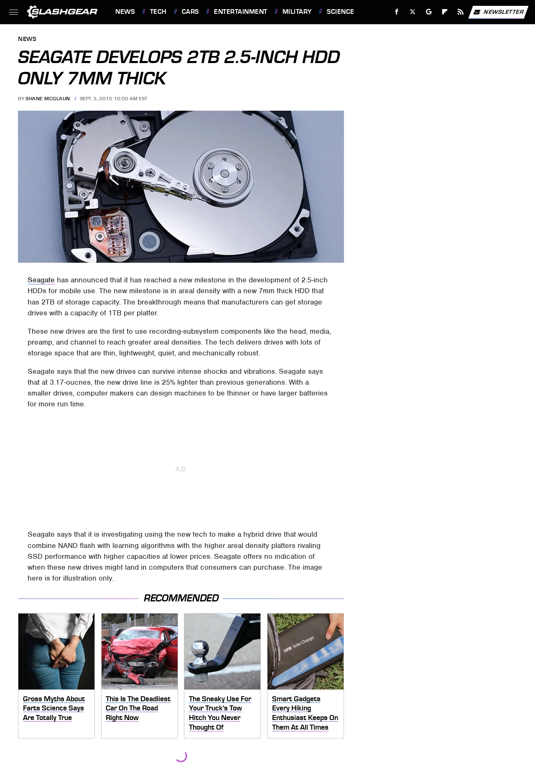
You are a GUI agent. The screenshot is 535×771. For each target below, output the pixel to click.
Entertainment (240, 11)
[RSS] (461, 11)
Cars (190, 11)
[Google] (429, 11)
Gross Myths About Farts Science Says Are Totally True (54, 708)
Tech (158, 11)
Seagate (41, 279)
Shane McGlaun (47, 98)
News (125, 11)
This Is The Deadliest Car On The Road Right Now (138, 708)
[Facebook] (397, 11)
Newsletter (504, 11)
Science (340, 11)
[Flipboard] (445, 11)
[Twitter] (413, 11)
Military (297, 11)
